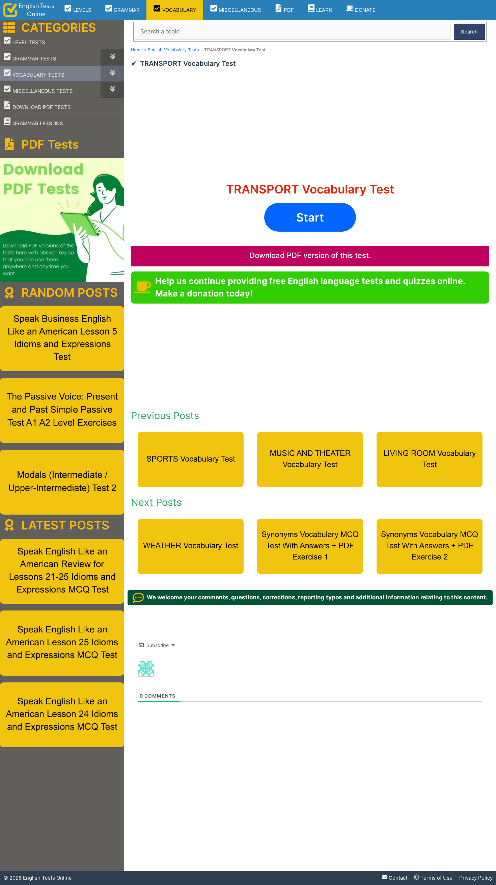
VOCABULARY (178, 10)
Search (469, 31)
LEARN (323, 10)
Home (137, 49)
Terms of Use (435, 878)
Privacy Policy (476, 878)
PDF (288, 10)
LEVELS (81, 10)
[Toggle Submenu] (112, 57)
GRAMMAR (126, 10)
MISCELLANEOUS (239, 10)
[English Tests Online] (28, 10)
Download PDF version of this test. (310, 255)
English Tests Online (47, 878)
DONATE (365, 10)
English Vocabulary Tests (173, 49)
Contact (397, 878)
